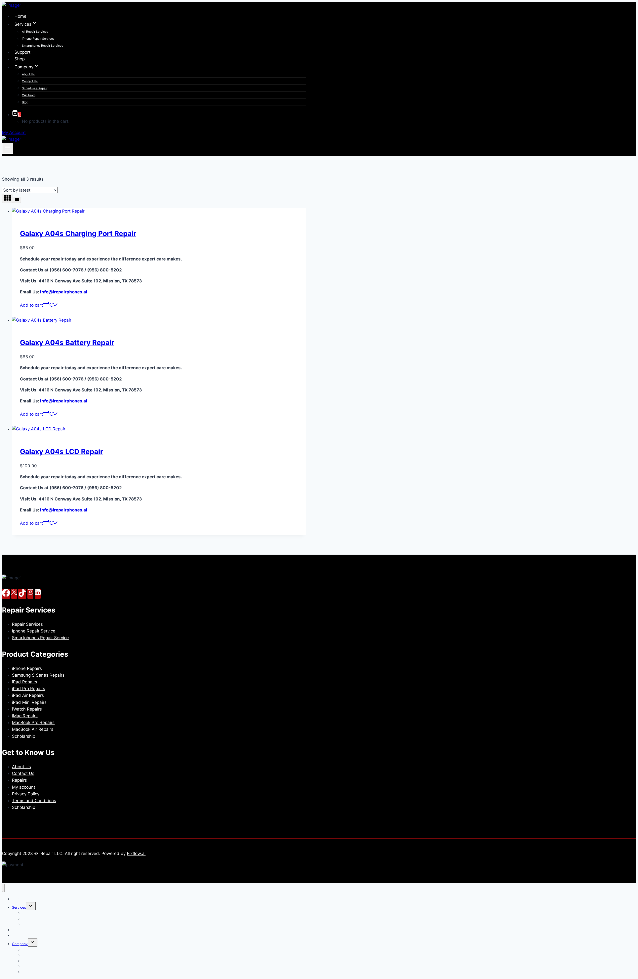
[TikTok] (22, 594)
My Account (14, 132)
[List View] (17, 200)
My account (23, 787)
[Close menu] (3, 888)
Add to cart (31, 305)
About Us (28, 74)
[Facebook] (6, 594)
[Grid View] (7, 198)
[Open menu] (7, 148)
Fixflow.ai (136, 853)
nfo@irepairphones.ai (63, 291)
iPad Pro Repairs (28, 688)
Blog (25, 102)
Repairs (19, 780)
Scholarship (23, 736)
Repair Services (27, 624)
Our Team (28, 95)
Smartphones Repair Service (40, 637)
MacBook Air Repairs (32, 729)
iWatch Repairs (27, 709)
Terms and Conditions (34, 800)
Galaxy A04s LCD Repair (61, 451)
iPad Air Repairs (28, 695)
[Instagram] (30, 594)
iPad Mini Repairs (29, 702)
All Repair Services (35, 31)
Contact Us (30, 81)
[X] (14, 594)
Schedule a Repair (34, 88)
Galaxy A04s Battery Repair (67, 342)
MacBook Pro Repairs (33, 722)
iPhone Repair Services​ (38, 38)
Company (20, 944)
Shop (19, 58)
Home (20, 16)
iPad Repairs (24, 681)
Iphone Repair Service (33, 630)
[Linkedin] (38, 594)
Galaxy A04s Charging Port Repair (78, 233)
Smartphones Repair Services (42, 45)
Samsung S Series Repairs (38, 675)
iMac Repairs (25, 715)
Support (22, 52)
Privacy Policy (25, 793)
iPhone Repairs (27, 668)
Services (19, 907)
